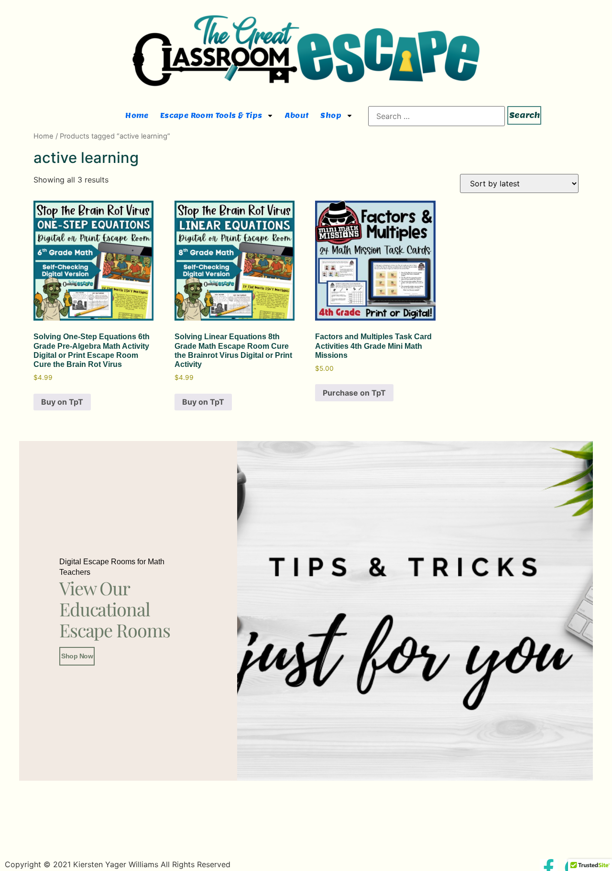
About (297, 115)
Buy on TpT (62, 402)
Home (137, 115)
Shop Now (77, 656)
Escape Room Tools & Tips (211, 115)
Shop (330, 115)
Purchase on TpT (354, 393)
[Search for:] (436, 116)
